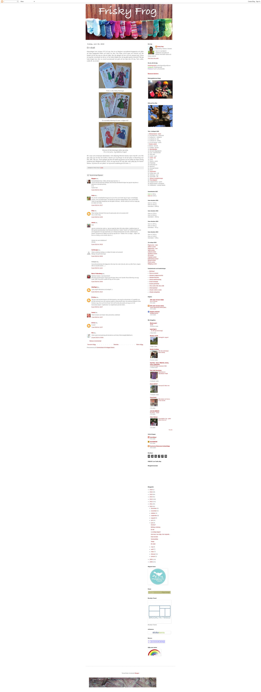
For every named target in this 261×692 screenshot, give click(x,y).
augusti (153, 518)
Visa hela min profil (153, 58)
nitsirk (93, 222)
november (154, 511)
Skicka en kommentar (95, 341)
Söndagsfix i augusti (163, 337)
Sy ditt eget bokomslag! (157, 330)
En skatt (153, 544)
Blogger (137, 673)
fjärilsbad (151, 271)
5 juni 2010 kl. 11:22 (97, 268)
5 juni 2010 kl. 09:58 (97, 256)
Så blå (151, 324)
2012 (151, 501)
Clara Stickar (154, 417)
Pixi (92, 333)
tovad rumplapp (153, 281)
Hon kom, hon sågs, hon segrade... (160, 534)
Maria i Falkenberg (96, 273)
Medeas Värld (154, 336)
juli (152, 520)
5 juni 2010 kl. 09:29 (97, 244)
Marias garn (153, 323)
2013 (151, 499)
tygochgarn (153, 329)
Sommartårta (154, 539)
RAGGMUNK (153, 441)
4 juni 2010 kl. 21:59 (97, 217)
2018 (151, 489)
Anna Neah (153, 397)
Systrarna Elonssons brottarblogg (160, 446)
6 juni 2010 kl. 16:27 (97, 307)
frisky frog (160, 46)
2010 (151, 506)
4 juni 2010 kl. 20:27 (97, 205)
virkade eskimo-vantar (155, 290)
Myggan (93, 178)
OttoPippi (94, 287)
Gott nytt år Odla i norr (164, 385)
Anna (93, 195)
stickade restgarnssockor (156, 275)
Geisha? (153, 525)
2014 (151, 497)
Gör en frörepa (153, 301)
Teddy (152, 541)
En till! (152, 529)
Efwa (92, 210)
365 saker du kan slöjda (157, 300)
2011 (151, 504)
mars (152, 551)
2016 (151, 492)
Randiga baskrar (154, 313)
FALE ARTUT (154, 384)
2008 (151, 562)
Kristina (93, 297)
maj (152, 547)
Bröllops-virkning (155, 527)
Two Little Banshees (156, 370)
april (152, 549)
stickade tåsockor (154, 277)
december (154, 508)
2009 (151, 559)
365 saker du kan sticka (157, 306)
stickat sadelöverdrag (155, 279)
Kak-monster (154, 537)
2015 (151, 494)
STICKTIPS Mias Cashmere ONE (158, 366)
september (154, 515)
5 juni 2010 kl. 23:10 (97, 292)
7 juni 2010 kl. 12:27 (97, 317)
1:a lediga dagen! (156, 532)
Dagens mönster (155, 311)
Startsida (116, 344)
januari (153, 556)
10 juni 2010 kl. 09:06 (97, 337)
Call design (94, 250)
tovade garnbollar (154, 283)
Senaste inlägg (91, 344)
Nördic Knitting (154, 349)
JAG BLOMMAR (154, 411)
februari (153, 554)
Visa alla (170, 429)
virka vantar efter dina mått (156, 286)
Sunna (93, 312)
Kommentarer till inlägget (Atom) (105, 347)
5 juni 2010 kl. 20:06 (97, 281)
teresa (93, 322)
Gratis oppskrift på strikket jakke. (158, 307)
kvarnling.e (153, 437)
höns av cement (153, 273)
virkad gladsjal (153, 288)
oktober (153, 513)
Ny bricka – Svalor (154, 412)
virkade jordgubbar (154, 292)
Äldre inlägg (139, 344)
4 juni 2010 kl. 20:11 (97, 190)
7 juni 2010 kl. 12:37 (97, 327)
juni (152, 523)
